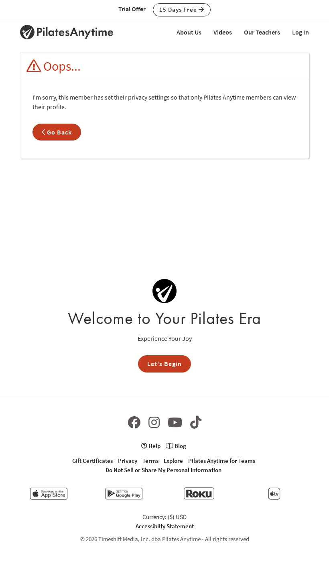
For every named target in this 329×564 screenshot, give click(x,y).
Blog (179, 446)
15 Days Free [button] (179, 9)
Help (153, 446)
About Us (189, 32)
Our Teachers (262, 32)
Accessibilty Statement (165, 526)
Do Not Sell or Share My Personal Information (163, 470)
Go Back (58, 132)
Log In (300, 32)
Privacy (127, 460)
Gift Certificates (92, 460)
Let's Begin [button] (164, 364)
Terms (150, 460)
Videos (222, 32)
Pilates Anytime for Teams (221, 460)
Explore (173, 460)
